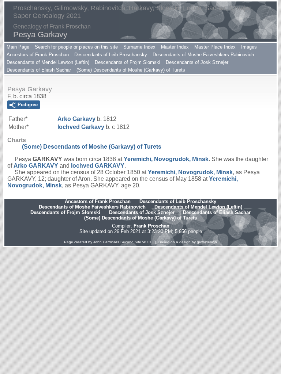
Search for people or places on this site (76, 47)
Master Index (175, 47)
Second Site (130, 242)
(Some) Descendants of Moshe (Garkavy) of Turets (130, 70)
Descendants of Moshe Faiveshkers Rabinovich (203, 54)
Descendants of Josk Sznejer (197, 62)
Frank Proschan (151, 226)
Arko (76, 119)
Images (249, 47)
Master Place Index (215, 47)
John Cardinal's (106, 242)
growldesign (207, 242)
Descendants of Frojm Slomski (127, 62)
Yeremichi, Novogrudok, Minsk (166, 159)
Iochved (80, 127)
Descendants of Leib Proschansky (110, 54)
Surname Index (139, 47)
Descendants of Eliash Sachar (39, 70)
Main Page (18, 47)
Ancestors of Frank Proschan (38, 54)
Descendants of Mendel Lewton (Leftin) (48, 62)
